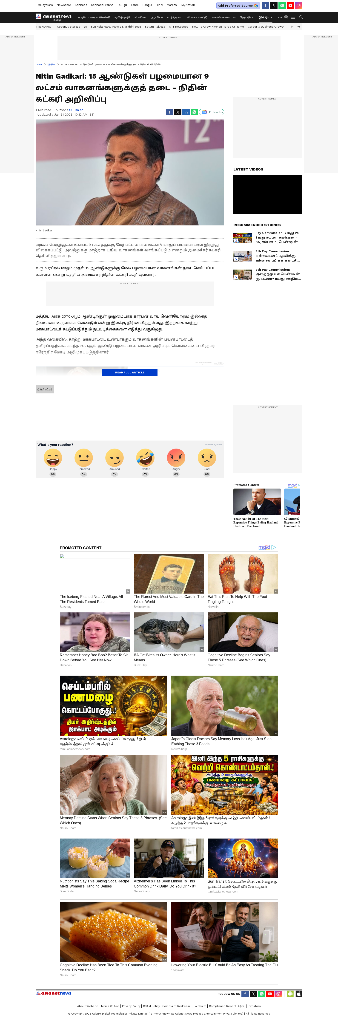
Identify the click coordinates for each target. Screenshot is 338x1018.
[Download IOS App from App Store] (298, 994)
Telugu (122, 5)
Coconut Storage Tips (72, 26)
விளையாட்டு (196, 17)
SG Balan (76, 110)
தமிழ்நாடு (122, 17)
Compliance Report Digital (227, 1006)
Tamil (135, 5)
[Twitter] (274, 5)
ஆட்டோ (157, 17)
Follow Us (216, 112)
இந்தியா (265, 17)
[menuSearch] (301, 17)
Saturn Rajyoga (155, 26)
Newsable (64, 5)
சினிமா (140, 17)
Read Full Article (130, 372)
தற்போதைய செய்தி (94, 17)
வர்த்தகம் (174, 17)
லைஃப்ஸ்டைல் (223, 17)
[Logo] (55, 17)
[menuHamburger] (293, 17)
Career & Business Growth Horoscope (274, 26)
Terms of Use (110, 1006)
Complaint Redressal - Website (184, 1006)
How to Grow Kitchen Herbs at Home (218, 26)
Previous (292, 26)
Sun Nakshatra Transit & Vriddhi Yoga (116, 26)
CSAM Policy (151, 1006)
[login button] (287, 17)
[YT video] (290, 5)
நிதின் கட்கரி (44, 389)
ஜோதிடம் (247, 17)
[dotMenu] (280, 17)
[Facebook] (265, 5)
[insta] (298, 5)
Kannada (81, 5)
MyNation (188, 5)
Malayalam (45, 5)
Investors (254, 1006)
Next (298, 26)
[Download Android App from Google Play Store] (290, 994)
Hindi (159, 5)
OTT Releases (178, 26)
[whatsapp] (282, 5)
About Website (87, 1006)
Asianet (53, 993)
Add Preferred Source (235, 5)
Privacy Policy (131, 1006)
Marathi (172, 5)
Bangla (147, 5)
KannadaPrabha (102, 5)
